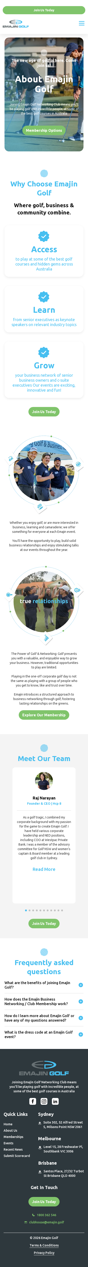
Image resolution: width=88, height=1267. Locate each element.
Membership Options (44, 130)
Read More (43, 869)
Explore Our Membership (44, 715)
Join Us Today (44, 10)
